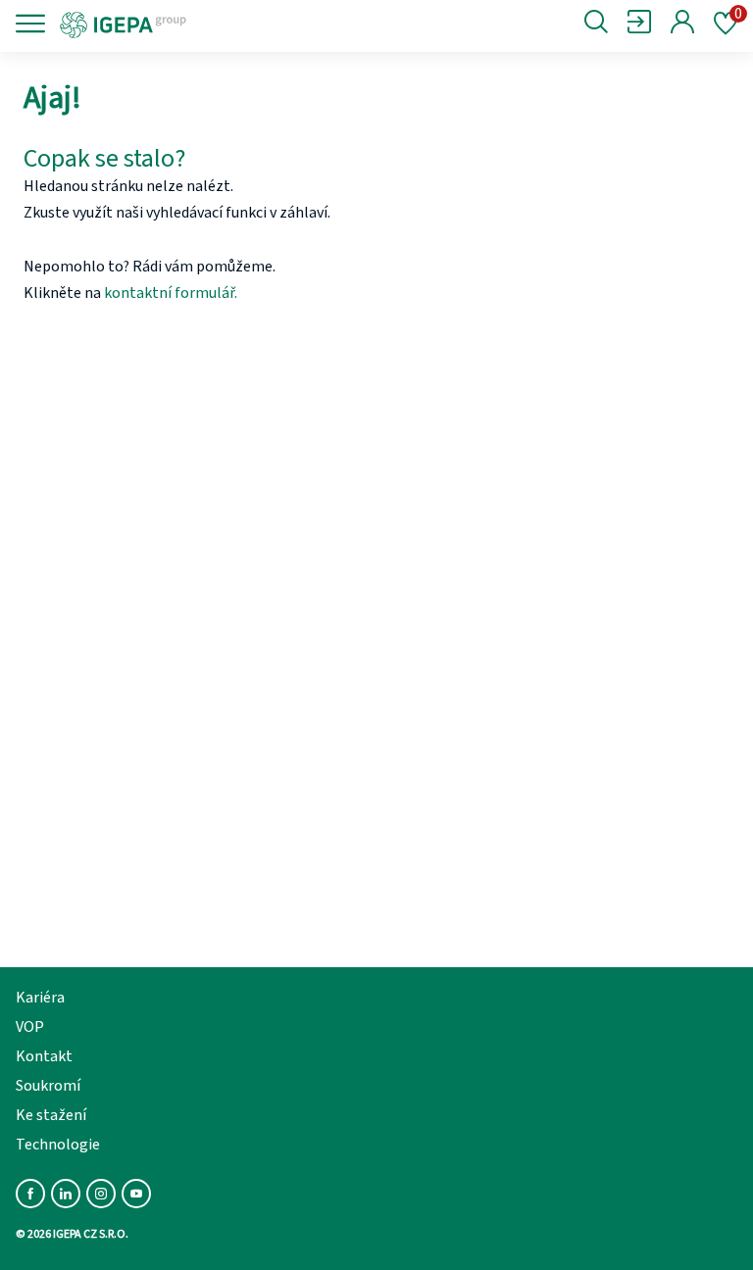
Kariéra (40, 997)
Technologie (58, 1144)
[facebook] (30, 1193)
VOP (30, 1027)
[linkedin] (65, 1193)
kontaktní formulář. (170, 293)
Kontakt (44, 1056)
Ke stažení (51, 1115)
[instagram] (101, 1193)
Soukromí (48, 1086)
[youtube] (136, 1193)
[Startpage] (189, 23)
